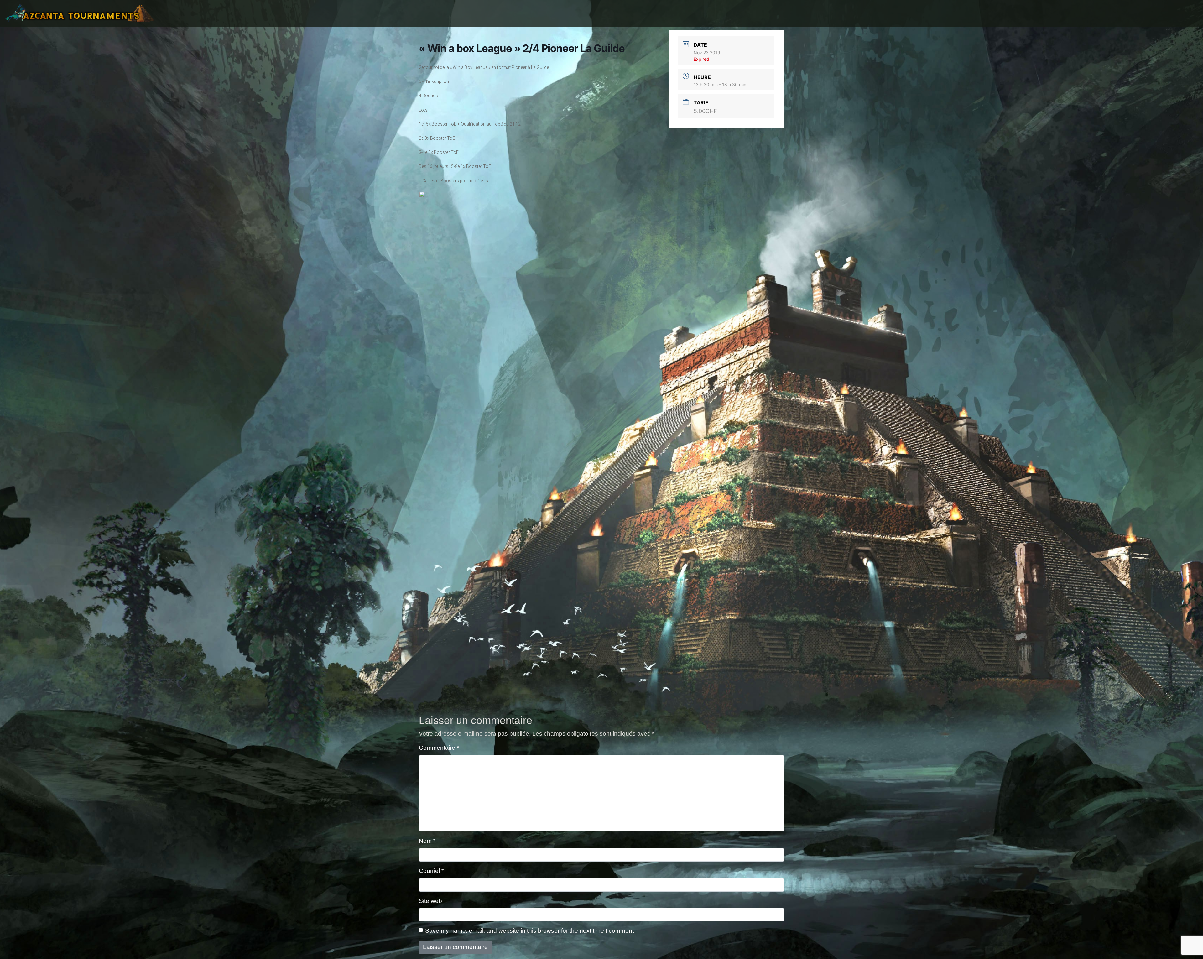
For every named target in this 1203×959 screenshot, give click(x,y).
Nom (427, 840)
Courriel (431, 871)
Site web (430, 901)
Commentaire (439, 747)
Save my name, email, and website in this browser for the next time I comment (529, 930)
